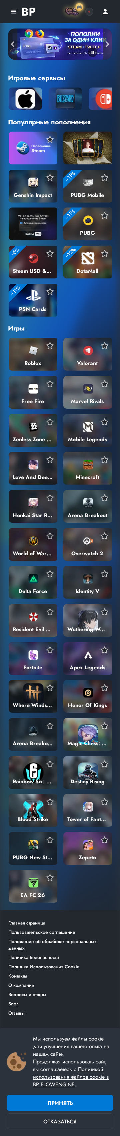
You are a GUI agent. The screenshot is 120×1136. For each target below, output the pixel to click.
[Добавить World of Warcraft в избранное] (50, 536)
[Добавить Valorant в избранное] (105, 346)
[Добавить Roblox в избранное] (50, 346)
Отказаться (60, 1121)
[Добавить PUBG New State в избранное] (50, 840)
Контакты (17, 976)
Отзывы (16, 1013)
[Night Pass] (89, 12)
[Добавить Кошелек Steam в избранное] (50, 140)
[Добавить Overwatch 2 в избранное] (105, 536)
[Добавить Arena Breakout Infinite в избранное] (50, 726)
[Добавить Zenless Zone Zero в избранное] (50, 422)
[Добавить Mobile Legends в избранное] (105, 422)
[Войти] (105, 11)
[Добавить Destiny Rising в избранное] (105, 764)
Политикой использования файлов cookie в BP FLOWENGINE (71, 1076)
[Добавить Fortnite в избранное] (50, 650)
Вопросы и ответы (27, 994)
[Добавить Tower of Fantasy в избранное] (105, 802)
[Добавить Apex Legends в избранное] (105, 650)
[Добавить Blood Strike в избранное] (50, 802)
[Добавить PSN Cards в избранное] (50, 292)
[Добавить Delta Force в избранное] (50, 574)
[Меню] (13, 11)
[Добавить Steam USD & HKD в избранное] (50, 254)
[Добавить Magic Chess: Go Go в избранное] (105, 726)
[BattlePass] (28, 11)
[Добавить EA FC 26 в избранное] (50, 878)
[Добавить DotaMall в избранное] (105, 254)
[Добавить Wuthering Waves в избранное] (105, 612)
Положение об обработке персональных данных (52, 944)
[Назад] (12, 44)
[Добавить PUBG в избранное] (105, 215)
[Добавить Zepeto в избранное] (105, 840)
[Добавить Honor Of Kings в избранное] (105, 688)
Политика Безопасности (33, 957)
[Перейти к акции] (60, 44)
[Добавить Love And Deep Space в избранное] (50, 460)
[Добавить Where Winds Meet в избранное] (50, 688)
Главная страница (26, 923)
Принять (60, 1103)
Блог (13, 1003)
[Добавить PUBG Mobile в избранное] (105, 178)
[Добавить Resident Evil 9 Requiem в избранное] (50, 612)
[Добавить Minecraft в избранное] (105, 460)
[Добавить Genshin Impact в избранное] (50, 178)
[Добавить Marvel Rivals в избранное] (105, 384)
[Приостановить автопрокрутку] (92, 52)
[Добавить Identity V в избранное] (105, 574)
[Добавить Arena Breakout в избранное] (105, 498)
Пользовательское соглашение (41, 932)
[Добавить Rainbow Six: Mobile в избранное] (50, 764)
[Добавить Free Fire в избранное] (50, 384)
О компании (21, 985)
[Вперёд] (107, 44)
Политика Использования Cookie (44, 966)
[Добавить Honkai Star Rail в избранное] (50, 498)
